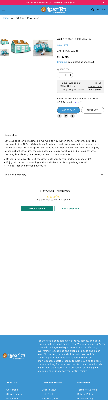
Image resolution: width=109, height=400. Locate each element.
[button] (3, 10)
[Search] (92, 9)
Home (5, 18)
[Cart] (103, 9)
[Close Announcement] (103, 2)
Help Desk (48, 394)
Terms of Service (87, 389)
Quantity (63, 69)
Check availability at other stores (95, 86)
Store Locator (14, 394)
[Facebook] (59, 115)
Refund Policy (85, 394)
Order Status (49, 389)
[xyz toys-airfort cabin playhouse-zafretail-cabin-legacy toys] (21, 48)
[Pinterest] (72, 115)
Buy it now (92, 110)
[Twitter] (66, 115)
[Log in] (98, 9)
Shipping (62, 62)
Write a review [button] (37, 208)
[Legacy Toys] (54, 10)
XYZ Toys (62, 44)
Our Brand (12, 389)
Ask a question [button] (70, 208)
